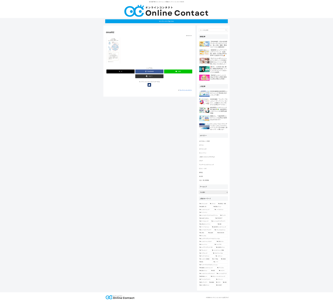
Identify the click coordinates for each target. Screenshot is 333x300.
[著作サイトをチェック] (149, 85)
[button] (149, 76)
